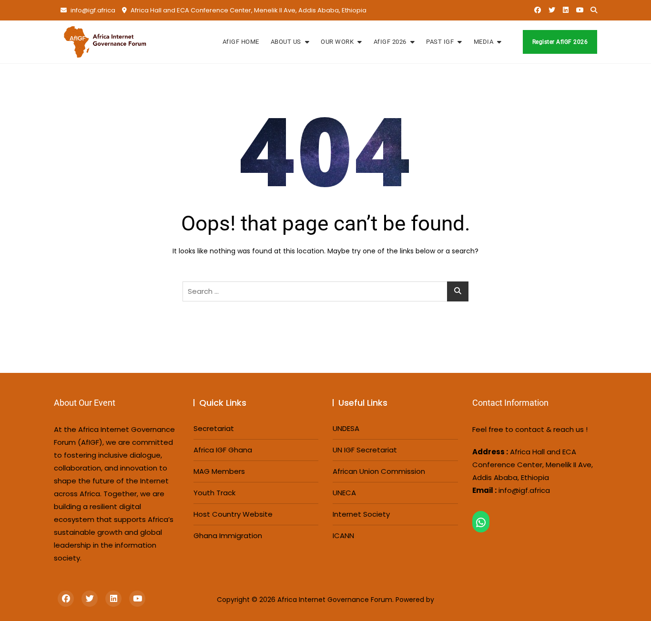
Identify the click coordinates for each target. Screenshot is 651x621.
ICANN (343, 536)
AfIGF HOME (241, 41)
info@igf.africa (92, 10)
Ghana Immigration (227, 536)
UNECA (344, 493)
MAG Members (219, 471)
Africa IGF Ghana (222, 450)
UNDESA (346, 428)
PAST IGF (440, 41)
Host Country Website (233, 514)
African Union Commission (379, 471)
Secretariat (213, 428)
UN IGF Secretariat (365, 450)
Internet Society (361, 514)
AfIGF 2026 (390, 41)
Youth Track (214, 493)
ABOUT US (286, 41)
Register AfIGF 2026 (560, 42)
